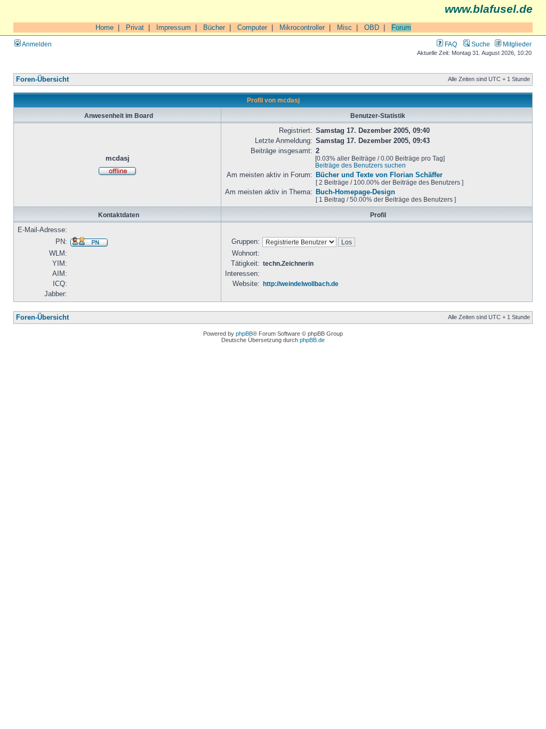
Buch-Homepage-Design (355, 192)
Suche (480, 44)
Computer (252, 27)
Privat (135, 27)
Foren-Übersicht (42, 79)
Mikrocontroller (302, 27)
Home (104, 27)
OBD (371, 27)
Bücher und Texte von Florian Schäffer (379, 175)
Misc (344, 27)
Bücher (214, 27)
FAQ (450, 44)
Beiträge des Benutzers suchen (360, 165)
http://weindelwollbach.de (301, 283)
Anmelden (36, 44)
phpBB (244, 333)
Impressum (173, 27)
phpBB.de (312, 340)
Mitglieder (516, 44)
